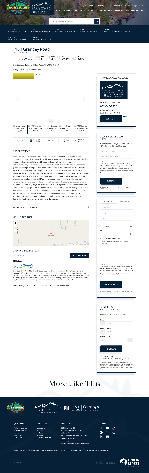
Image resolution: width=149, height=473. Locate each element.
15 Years (123, 315)
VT (28, 286)
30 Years (114, 315)
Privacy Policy (128, 291)
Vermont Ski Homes (15, 32)
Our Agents (126, 116)
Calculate (111, 349)
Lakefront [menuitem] (41, 428)
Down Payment (105, 328)
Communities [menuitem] (101, 10)
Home (15, 286)
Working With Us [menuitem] (86, 10)
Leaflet (70, 244)
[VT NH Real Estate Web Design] (129, 462)
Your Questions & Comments (110, 238)
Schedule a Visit (125, 201)
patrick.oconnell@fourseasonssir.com (75, 444)
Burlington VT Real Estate (64, 32)
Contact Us (111, 119)
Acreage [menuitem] (40, 435)
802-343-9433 (90, 5)
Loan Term (104, 315)
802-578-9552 (66, 441)
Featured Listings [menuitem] (70, 10)
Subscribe (111, 181)
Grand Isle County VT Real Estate (116, 32)
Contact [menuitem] (139, 10)
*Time (102, 231)
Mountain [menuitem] (40, 430)
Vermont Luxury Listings (39, 32)
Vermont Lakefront (39, 40)
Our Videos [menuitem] (130, 10)
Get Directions (79, 255)
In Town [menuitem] (40, 433)
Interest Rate (105, 336)
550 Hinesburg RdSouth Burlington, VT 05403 (71, 429)
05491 (50, 286)
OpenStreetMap (78, 244)
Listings (22, 286)
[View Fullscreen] (15, 230)
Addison (34, 286)
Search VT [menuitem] (56, 10)
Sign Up (141, 6)
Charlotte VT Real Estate (88, 32)
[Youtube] (107, 428)
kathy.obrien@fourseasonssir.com (113, 6)
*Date (102, 223)
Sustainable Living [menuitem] (44, 438)
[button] (96, 21)
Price (102, 320)
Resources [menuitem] (119, 10)
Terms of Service (104, 293)
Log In (135, 6)
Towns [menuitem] (109, 10)
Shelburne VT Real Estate (17, 40)
